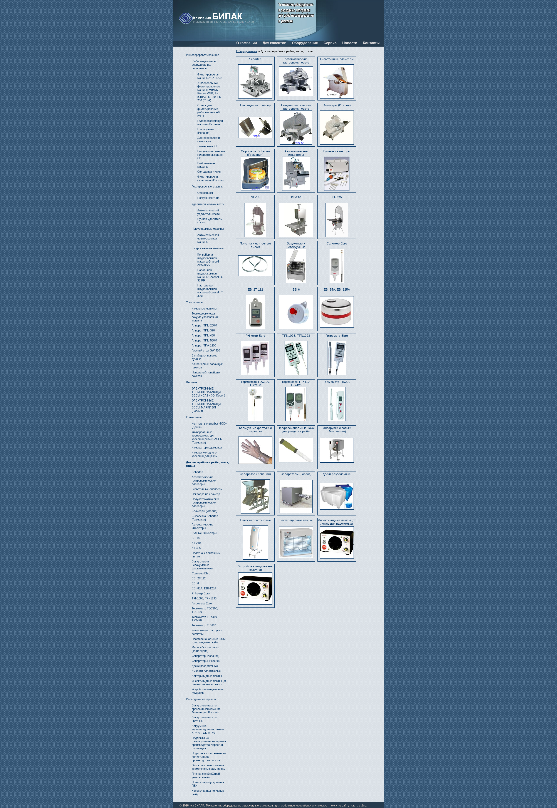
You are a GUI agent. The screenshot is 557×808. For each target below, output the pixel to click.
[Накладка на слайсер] (255, 127)
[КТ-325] (337, 220)
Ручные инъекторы (336, 151)
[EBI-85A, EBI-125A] (337, 312)
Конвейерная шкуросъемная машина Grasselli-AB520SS (208, 260)
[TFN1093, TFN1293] (296, 358)
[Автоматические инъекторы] (296, 174)
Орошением (205, 192)
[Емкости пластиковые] (255, 542)
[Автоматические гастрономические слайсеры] (296, 81)
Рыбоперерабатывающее (202, 55)
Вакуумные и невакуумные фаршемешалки (296, 245)
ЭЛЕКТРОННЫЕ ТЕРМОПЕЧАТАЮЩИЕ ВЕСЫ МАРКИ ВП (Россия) (207, 406)
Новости (349, 43)
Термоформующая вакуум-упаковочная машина (205, 317)
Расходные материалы (201, 699)
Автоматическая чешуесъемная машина (208, 238)
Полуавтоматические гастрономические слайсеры (296, 106)
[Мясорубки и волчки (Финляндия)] (337, 450)
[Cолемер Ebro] (337, 266)
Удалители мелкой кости (208, 204)
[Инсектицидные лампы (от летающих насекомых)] (337, 542)
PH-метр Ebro (255, 335)
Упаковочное (194, 302)
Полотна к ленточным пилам (255, 245)
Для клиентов (274, 43)
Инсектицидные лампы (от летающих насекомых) (337, 521)
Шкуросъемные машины (207, 248)
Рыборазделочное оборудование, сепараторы (204, 65)
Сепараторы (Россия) (296, 474)
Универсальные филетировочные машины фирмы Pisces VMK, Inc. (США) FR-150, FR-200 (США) (209, 91)
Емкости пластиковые (255, 520)
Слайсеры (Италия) (337, 105)
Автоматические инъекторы (296, 152)
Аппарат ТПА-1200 (204, 345)
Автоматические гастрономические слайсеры (296, 60)
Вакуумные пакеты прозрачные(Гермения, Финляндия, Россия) (206, 709)
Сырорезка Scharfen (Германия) (255, 152)
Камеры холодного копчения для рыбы (204, 454)
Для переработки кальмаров (208, 139)
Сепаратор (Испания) (255, 474)
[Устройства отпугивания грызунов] (255, 588)
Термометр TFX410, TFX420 (296, 383)
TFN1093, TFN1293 (296, 335)
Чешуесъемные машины (208, 228)
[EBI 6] (296, 312)
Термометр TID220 (336, 381)
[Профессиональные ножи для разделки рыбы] (296, 450)
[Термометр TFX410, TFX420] (296, 404)
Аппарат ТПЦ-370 (203, 330)
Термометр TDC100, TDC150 (255, 383)
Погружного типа (208, 197)
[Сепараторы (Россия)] (296, 496)
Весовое (191, 382)
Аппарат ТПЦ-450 (203, 335)
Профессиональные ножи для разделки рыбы (296, 429)
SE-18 (255, 197)
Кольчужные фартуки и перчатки (255, 429)
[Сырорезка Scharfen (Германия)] (255, 174)
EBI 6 (296, 289)
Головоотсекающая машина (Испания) (210, 122)
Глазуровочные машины (207, 186)
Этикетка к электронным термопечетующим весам (208, 767)
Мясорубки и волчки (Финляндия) (336, 429)
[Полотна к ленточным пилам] (255, 266)
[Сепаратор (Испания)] (255, 496)
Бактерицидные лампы (296, 520)
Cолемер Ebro (337, 243)
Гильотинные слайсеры (337, 59)
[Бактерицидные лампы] (296, 542)
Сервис (330, 43)
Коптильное (193, 417)
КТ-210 (296, 197)
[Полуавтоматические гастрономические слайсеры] (296, 127)
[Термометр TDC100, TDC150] (255, 404)
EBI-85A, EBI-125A (337, 289)
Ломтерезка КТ (207, 146)
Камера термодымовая (207, 447)
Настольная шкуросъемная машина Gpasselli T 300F (210, 291)
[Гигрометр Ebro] (337, 358)
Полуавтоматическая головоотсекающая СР (211, 155)
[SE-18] (255, 220)
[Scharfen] (255, 81)
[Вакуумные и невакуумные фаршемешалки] (296, 266)
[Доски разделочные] (337, 496)
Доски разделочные (337, 474)
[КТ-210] (296, 220)
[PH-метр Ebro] (255, 358)
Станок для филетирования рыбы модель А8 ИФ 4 (208, 110)
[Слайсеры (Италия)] (337, 127)
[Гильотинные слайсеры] (337, 81)
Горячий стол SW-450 (206, 350)
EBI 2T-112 (255, 289)
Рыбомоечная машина (206, 165)
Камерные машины (204, 308)
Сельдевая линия (209, 171)
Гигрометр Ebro (337, 335)
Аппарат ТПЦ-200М (204, 325)
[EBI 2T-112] (255, 312)
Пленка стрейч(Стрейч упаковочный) (206, 775)
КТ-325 (337, 197)
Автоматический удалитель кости (208, 212)
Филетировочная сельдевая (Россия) (210, 178)
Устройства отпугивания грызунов (255, 567)
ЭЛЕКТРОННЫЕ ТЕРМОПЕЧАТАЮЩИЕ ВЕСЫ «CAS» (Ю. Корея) (208, 392)
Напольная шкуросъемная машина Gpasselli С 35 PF (210, 275)
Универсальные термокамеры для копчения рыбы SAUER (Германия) (207, 437)
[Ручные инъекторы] (337, 174)
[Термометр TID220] (337, 404)
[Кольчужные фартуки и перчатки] (255, 450)
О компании (246, 43)
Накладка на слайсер (255, 105)
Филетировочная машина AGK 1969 (209, 76)
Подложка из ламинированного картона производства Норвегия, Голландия (209, 743)
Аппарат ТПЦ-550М (204, 340)
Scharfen (255, 59)
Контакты (371, 43)
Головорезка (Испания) (205, 131)
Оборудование (305, 43)
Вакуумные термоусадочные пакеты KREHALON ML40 (208, 729)
